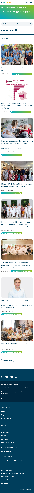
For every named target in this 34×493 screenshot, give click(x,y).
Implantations (6, 418)
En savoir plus (6, 399)
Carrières (4, 439)
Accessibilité (5, 480)
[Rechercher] (30, 24)
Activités (4, 422)
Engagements (6, 415)
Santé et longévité (7, 443)
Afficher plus (7, 360)
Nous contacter (6, 451)
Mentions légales (6, 470)
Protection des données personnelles (12, 473)
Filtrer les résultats (8, 30)
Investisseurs (5, 432)
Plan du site (4, 483)
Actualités (10, 7)
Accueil (3, 7)
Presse (3, 435)
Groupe (3, 411)
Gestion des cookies (7, 476)
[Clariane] (6, 2)
